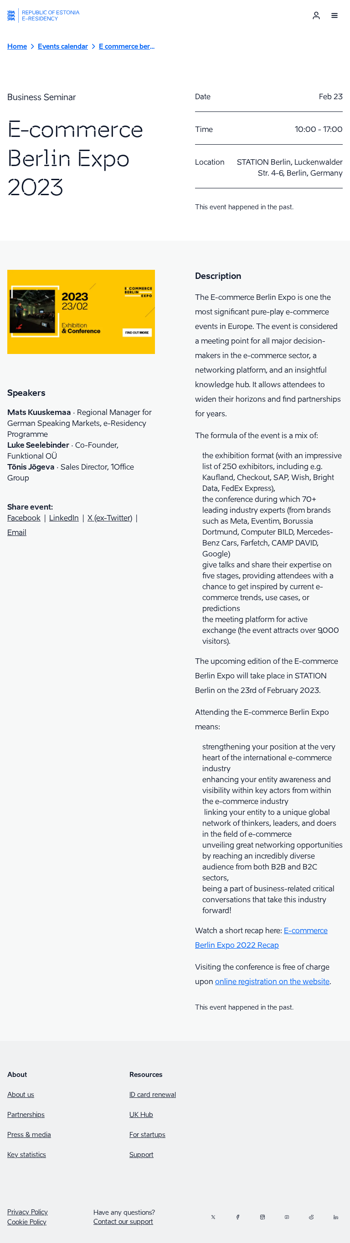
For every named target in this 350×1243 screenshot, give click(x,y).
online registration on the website (272, 981)
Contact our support (123, 1221)
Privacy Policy (27, 1212)
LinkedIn (64, 517)
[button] (334, 15)
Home (17, 46)
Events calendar (63, 46)
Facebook (24, 517)
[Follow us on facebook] (238, 1217)
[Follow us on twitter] (213, 1217)
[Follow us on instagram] (262, 1217)
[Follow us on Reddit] (311, 1217)
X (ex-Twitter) (110, 517)
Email (16, 532)
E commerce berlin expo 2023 (127, 46)
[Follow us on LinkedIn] (336, 1217)
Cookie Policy (26, 1222)
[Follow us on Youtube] (287, 1217)
